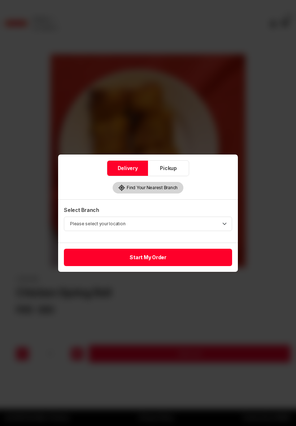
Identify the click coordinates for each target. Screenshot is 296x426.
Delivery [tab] (128, 168)
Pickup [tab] (168, 168)
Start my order (148, 257)
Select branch (81, 210)
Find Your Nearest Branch (151, 187)
